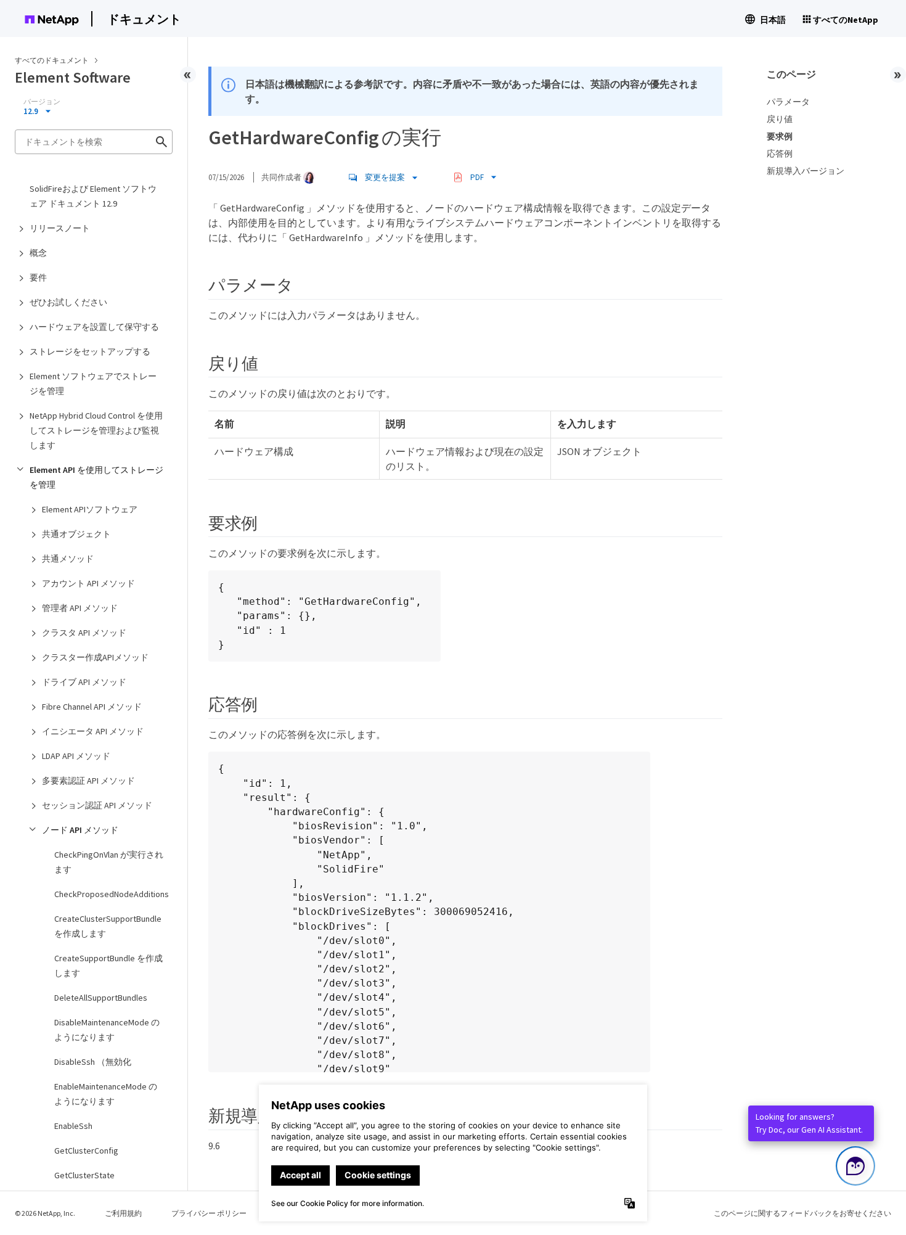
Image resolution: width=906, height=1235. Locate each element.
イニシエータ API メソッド (93, 731)
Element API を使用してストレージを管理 (96, 477)
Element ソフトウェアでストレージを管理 (93, 383)
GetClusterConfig (86, 1150)
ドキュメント (144, 19)
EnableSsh (73, 1125)
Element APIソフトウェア (89, 509)
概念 (38, 252)
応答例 (780, 153)
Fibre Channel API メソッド (92, 706)
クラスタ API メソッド (84, 632)
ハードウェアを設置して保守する (94, 326)
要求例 (780, 136)
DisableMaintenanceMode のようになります (107, 1030)
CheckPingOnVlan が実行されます (108, 862)
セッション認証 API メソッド (97, 805)
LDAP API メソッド (76, 755)
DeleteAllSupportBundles (100, 997)
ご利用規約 (123, 1213)
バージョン (41, 101)
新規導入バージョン (805, 170)
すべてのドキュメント (52, 60)
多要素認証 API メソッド (88, 780)
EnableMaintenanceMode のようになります (105, 1094)
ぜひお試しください (68, 302)
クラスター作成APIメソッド (95, 657)
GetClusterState (84, 1175)
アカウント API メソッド (88, 583)
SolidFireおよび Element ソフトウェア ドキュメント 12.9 (93, 196)
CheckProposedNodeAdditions (111, 894)
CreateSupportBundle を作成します (108, 966)
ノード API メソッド (80, 829)
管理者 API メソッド (80, 607)
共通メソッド (68, 558)
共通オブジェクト (76, 534)
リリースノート (60, 228)
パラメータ (788, 101)
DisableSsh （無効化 (92, 1061)
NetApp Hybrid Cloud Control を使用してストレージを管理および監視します (96, 430)
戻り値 (780, 119)
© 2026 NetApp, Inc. (45, 1213)
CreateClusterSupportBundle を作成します (107, 926)
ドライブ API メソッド (84, 681)
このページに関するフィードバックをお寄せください (802, 1213)
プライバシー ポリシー (209, 1213)
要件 (38, 277)
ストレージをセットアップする (90, 351)
